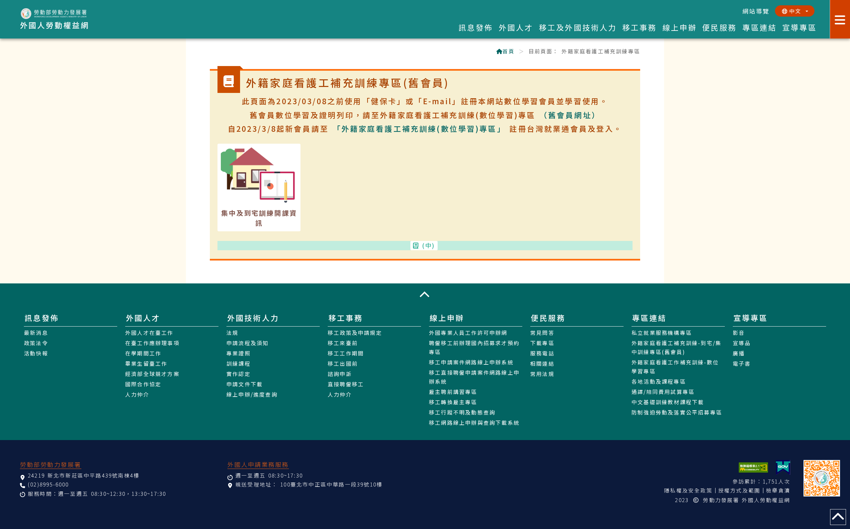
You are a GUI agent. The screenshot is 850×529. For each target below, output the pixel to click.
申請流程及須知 (247, 343)
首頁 (508, 51)
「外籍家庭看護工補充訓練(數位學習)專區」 (419, 128)
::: (213, 51)
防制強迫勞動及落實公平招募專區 (677, 412)
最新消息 (36, 333)
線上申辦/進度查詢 (252, 394)
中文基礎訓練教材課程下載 (668, 402)
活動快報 (36, 353)
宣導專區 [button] (799, 27)
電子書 (742, 363)
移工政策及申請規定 (355, 333)
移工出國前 (343, 363)
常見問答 (542, 333)
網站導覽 (756, 11)
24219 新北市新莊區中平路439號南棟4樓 (83, 475)
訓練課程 (238, 363)
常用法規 (542, 374)
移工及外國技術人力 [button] (578, 27)
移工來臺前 (343, 343)
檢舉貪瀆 (778, 490)
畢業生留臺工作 (146, 363)
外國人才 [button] (516, 27)
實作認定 (238, 374)
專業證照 (238, 353)
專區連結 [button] (759, 27)
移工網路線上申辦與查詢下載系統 (474, 422)
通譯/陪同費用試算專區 (663, 392)
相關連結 (542, 363)
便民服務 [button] (719, 27)
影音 (739, 333)
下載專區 (542, 343)
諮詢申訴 (340, 374)
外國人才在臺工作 (149, 333)
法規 (232, 333)
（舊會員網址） (570, 115)
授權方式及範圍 (739, 490)
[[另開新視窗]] (783, 467)
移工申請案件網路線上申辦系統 (471, 362)
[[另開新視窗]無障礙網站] (753, 467)
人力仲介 (137, 394)
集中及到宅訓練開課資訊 (259, 218)
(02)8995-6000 (48, 484)
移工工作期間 (346, 353)
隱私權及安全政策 (688, 490)
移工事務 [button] (639, 27)
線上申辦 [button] (679, 27)
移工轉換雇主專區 (453, 402)
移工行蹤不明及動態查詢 (462, 412)
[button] (425, 294)
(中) (428, 245)
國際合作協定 (143, 384)
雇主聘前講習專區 (453, 392)
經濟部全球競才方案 (152, 374)
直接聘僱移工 (346, 384)
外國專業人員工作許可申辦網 (468, 333)
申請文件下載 (244, 384)
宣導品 (742, 343)
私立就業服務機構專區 (662, 333)
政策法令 (36, 343)
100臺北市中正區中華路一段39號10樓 (331, 484)
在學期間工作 (143, 353)
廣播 (739, 353)
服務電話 (542, 353)
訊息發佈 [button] (476, 27)
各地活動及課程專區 (659, 381)
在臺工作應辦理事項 (152, 343)
